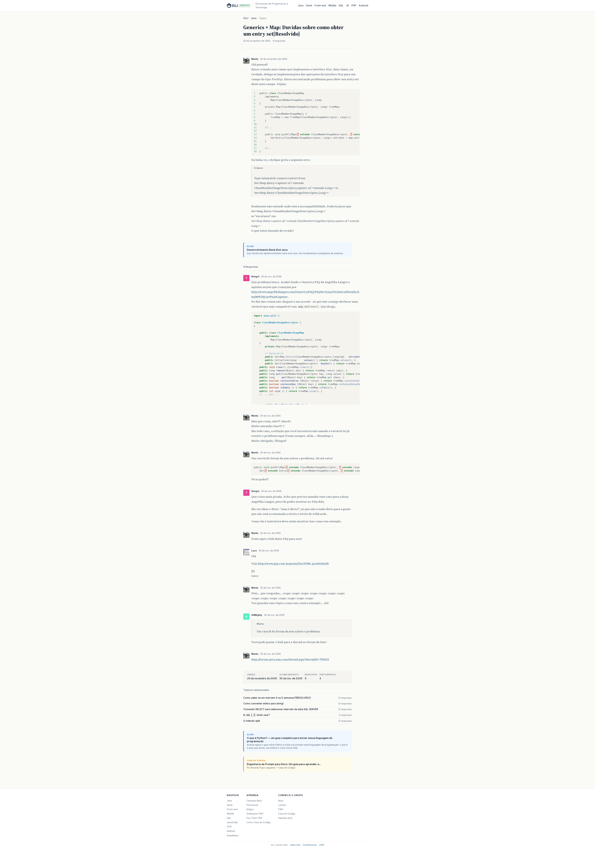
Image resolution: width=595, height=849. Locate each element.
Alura (280, 800)
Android (363, 5)
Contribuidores (310, 845)
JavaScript (232, 822)
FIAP (280, 809)
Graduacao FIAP (254, 813)
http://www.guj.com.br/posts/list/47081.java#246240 (293, 563)
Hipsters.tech (285, 818)
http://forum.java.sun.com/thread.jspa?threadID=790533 (290, 659)
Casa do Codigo (286, 813)
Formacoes (252, 805)
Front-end (232, 809)
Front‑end (320, 5)
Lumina (282, 805)
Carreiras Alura (254, 800)
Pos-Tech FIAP (254, 818)
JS (347, 5)
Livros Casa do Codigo (258, 822)
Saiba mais (295, 845)
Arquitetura (232, 835)
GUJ (245, 18)
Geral (309, 5)
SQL (341, 5)
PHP (353, 5)
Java (300, 5)
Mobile (332, 5)
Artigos (250, 809)
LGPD (321, 845)
